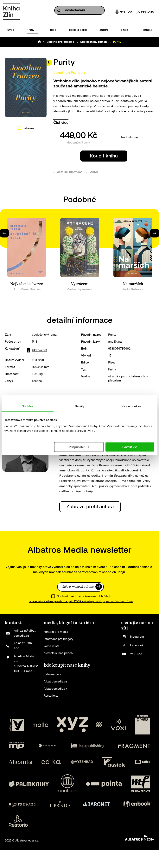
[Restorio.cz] (18, 821)
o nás (124, 30)
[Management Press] (16, 745)
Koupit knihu (104, 156)
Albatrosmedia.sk (55, 689)
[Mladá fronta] (140, 783)
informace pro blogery (58, 639)
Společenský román (93, 42)
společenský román (45, 335)
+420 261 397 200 (23, 646)
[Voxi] (118, 725)
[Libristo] (59, 804)
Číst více (60, 122)
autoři (103, 30)
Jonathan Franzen (69, 72)
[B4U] (87, 745)
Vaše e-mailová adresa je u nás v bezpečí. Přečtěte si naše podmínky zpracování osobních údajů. (81, 601)
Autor (94, 172)
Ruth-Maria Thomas (27, 289)
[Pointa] (104, 783)
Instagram (137, 637)
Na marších (133, 284)
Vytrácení (79, 284)
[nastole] (113, 761)
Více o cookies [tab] (131, 406)
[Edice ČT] (142, 761)
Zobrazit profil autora (90, 507)
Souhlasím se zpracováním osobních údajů (84, 596)
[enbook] (137, 804)
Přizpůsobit (77, 447)
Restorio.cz (51, 696)
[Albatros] (16, 725)
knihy (31, 30)
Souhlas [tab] (27, 406)
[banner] (11, 12)
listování (29, 128)
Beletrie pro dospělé (60, 42)
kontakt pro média (56, 632)
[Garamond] (22, 804)
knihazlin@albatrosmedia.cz (25, 633)
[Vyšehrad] (82, 761)
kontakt (146, 30)
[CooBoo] (99, 725)
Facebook (136, 645)
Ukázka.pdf (39, 350)
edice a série (78, 30)
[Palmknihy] (29, 783)
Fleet (111, 362)
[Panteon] (67, 783)
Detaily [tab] (79, 406)
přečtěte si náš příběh (58, 653)
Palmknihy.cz (52, 674)
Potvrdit (98, 586)
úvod (10, 30)
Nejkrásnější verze (26, 284)
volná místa (52, 646)
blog (53, 30)
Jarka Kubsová (132, 289)
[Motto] (40, 725)
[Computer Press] (142, 725)
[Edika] (51, 761)
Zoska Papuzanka (79, 289)
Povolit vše (129, 447)
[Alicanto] (20, 761)
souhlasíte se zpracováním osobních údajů (93, 572)
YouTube (136, 654)
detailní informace (69, 172)
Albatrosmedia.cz (55, 681)
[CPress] (47, 745)
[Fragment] (134, 745)
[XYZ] (72, 725)
